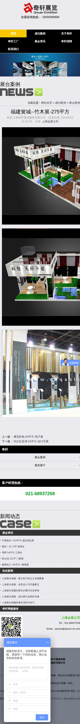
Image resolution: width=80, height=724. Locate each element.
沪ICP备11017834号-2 (51, 698)
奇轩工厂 (13, 41)
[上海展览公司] (40, 8)
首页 (13, 33)
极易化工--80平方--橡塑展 (15, 564)
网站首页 (46, 102)
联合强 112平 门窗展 (12, 558)
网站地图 (68, 698)
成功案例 (40, 33)
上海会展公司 (50, 121)
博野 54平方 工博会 (12, 552)
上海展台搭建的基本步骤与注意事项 (20, 590)
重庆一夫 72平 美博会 (13, 546)
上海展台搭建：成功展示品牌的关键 (20, 596)
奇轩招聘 (66, 41)
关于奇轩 (66, 33)
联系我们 (13, 49)
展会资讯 (40, 41)
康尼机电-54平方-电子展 (28, 436)
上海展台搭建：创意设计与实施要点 (20, 584)
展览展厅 (40, 465)
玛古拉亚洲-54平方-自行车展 (31, 441)
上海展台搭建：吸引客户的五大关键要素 (23, 578)
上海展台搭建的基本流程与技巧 (18, 602)
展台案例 (74, 102)
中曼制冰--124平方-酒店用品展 (18, 540)
